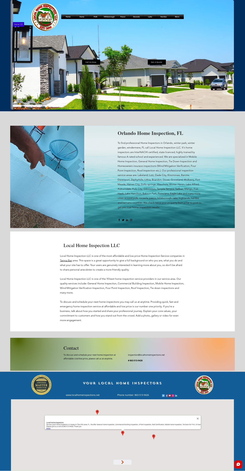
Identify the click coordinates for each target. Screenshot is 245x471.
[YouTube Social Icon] (169, 395)
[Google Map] (122, 462)
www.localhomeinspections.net (83, 394)
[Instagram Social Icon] (173, 395)
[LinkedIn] (127, 220)
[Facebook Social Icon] (166, 395)
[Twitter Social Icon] (163, 395)
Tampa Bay (66, 260)
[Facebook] (119, 220)
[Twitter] (123, 220)
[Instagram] (131, 220)
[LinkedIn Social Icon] (176, 395)
